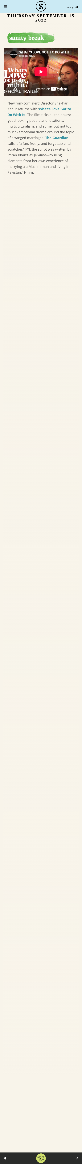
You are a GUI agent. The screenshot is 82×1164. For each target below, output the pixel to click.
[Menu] (6, 6)
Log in (72, 6)
